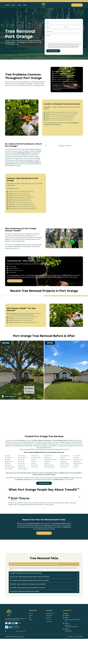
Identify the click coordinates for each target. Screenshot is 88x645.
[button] (6, 533)
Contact (24, 5)
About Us (7, 5)
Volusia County (9, 163)
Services (13, 5)
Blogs (19, 5)
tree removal (39, 472)
